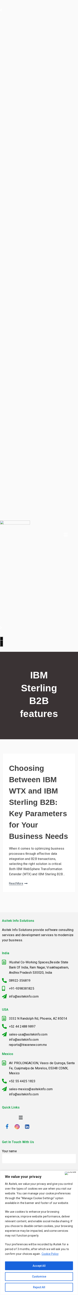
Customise (39, 1276)
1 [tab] (1, 640)
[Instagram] (17, 1127)
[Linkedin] (27, 1127)
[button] (65, 535)
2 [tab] (1, 643)
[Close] (70, 1173)
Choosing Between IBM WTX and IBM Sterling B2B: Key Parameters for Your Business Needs (38, 802)
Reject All (39, 1287)
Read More (16, 883)
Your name (9, 1151)
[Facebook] (7, 1127)
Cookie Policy (50, 1253)
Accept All (39, 1265)
